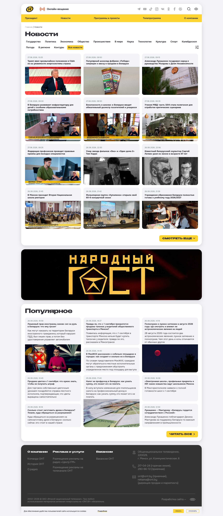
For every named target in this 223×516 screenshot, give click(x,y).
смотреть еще (177, 238)
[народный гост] (111, 274)
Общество (83, 41)
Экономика (66, 41)
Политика (50, 41)
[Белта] (191, 499)
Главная (28, 27)
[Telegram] (139, 9)
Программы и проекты (107, 18)
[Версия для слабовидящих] (196, 9)
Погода (30, 47)
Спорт (174, 41)
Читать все (180, 434)
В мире (119, 41)
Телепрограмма (152, 18)
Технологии (145, 41)
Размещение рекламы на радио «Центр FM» (68, 460)
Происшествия (101, 41)
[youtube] (144, 9)
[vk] (162, 9)
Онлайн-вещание (58, 9)
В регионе (44, 47)
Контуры (59, 47)
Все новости (75, 47)
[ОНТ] (30, 9)
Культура (161, 41)
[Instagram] (156, 9)
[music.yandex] (180, 9)
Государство (33, 41)
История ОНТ (35, 464)
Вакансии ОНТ (105, 458)
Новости (65, 18)
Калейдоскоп (189, 41)
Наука (130, 41)
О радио (32, 469)
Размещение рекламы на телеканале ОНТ (68, 469)
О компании (191, 18)
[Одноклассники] (168, 9)
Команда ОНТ (35, 458)
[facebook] (174, 9)
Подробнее (102, 511)
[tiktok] (150, 9)
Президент (31, 18)
